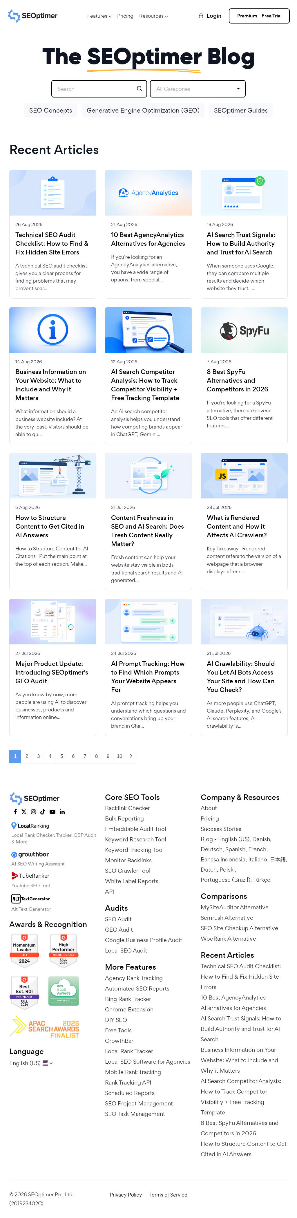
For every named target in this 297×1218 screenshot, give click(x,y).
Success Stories (221, 829)
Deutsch (211, 849)
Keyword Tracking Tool (134, 850)
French (257, 849)
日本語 (278, 859)
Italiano (257, 859)
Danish (261, 839)
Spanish (235, 849)
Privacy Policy (126, 1194)
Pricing (125, 15)
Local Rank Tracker (129, 1051)
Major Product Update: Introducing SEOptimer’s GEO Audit (51, 672)
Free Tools (118, 1030)
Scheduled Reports (130, 1093)
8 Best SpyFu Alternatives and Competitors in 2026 (237, 381)
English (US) (233, 839)
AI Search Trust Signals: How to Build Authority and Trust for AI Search (241, 244)
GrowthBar (119, 1040)
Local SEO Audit (126, 950)
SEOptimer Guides (241, 110)
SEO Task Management (135, 1114)
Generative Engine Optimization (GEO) (143, 110)
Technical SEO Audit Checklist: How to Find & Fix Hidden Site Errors (51, 244)
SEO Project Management (139, 1103)
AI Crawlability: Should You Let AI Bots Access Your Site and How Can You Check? (241, 676)
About (209, 808)
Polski (227, 869)
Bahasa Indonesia (223, 859)
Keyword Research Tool (135, 839)
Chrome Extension (129, 1009)
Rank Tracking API (128, 1082)
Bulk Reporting (124, 818)
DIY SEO (116, 1020)
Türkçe (261, 879)
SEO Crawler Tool (128, 870)
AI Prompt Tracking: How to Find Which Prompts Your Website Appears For (148, 676)
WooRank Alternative (228, 938)
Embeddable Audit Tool (135, 829)
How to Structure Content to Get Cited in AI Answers (49, 527)
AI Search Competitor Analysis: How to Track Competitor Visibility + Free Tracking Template (145, 385)
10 (119, 756)
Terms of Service (168, 1194)
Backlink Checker (127, 808)
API (109, 891)
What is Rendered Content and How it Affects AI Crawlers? (237, 527)
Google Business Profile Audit (143, 940)
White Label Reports (131, 881)
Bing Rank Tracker (128, 999)
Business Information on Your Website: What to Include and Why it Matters (50, 385)
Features (97, 15)
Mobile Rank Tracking (133, 1072)
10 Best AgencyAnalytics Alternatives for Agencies (148, 239)
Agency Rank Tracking (134, 978)
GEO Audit (119, 929)
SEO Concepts (50, 110)
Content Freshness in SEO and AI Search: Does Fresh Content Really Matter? (147, 531)
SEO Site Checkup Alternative (239, 928)
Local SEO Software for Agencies (147, 1061)
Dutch (209, 869)
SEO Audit (118, 919)
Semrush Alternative (227, 917)
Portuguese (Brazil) (225, 879)
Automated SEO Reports (137, 988)
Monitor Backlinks (128, 860)
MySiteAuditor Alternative (235, 907)
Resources (151, 15)
